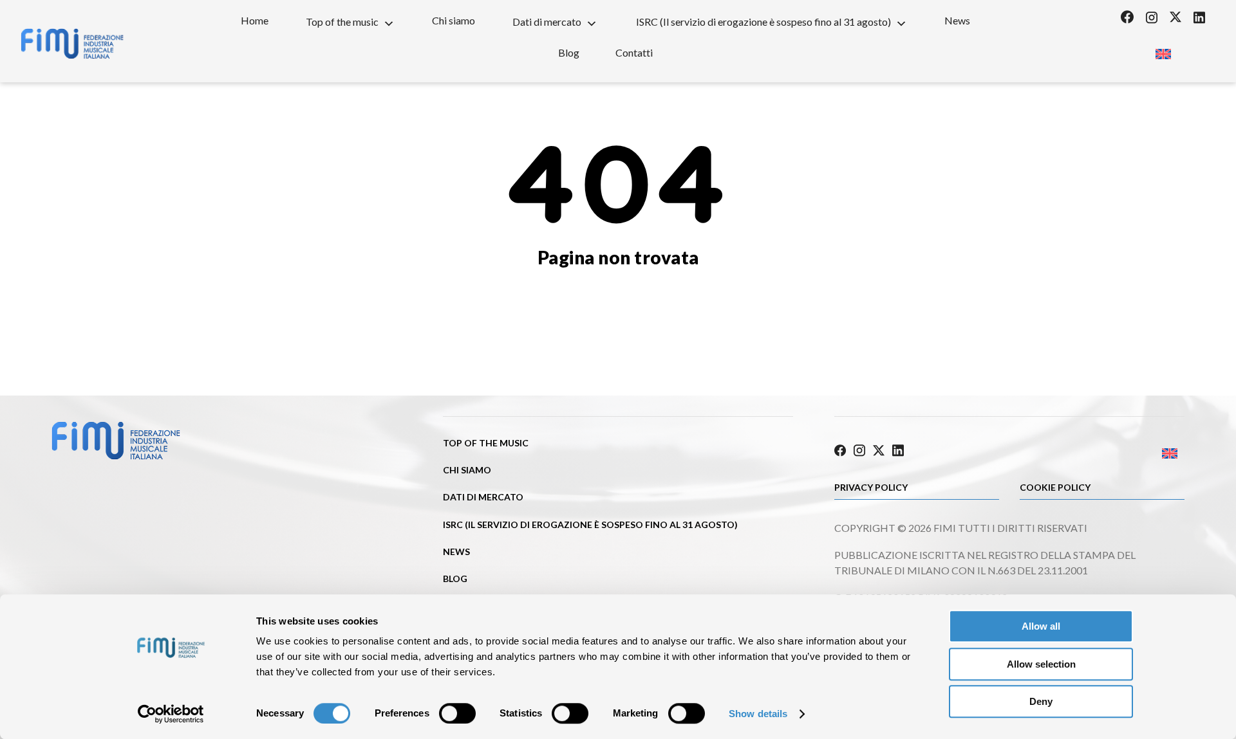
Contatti (634, 52)
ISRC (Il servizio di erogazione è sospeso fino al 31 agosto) (763, 21)
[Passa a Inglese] (1162, 50)
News (957, 20)
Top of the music (342, 21)
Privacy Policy (871, 487)
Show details (758, 713)
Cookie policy (1055, 487)
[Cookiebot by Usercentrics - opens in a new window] (171, 714)
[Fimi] (72, 43)
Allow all (1041, 626)
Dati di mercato (546, 21)
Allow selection (1041, 664)
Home (254, 20)
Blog (568, 52)
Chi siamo (453, 20)
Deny (1041, 701)
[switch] (457, 713)
